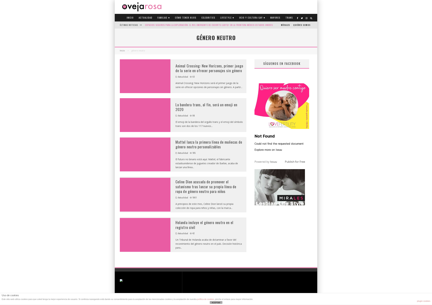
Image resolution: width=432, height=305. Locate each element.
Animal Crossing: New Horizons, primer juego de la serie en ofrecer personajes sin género (209, 68)
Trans (289, 17)
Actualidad (145, 17)
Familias (162, 17)
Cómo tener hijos (185, 17)
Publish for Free (295, 162)
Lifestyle (226, 17)
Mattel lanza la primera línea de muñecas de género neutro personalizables (209, 144)
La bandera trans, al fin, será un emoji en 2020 (206, 107)
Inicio (130, 17)
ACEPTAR (216, 303)
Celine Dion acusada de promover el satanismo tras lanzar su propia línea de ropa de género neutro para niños (206, 186)
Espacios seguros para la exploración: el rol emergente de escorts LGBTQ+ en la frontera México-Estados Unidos (209, 24)
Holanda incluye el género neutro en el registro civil (204, 225)
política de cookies (205, 299)
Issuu (273, 162)
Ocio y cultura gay (251, 17)
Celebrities (208, 17)
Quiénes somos (301, 24)
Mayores (275, 17)
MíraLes (285, 24)
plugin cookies (423, 301)
